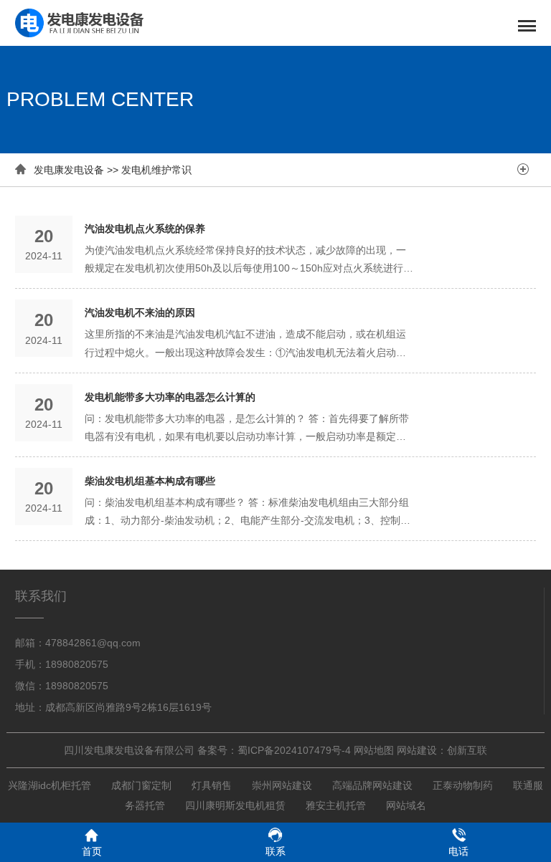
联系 (275, 851)
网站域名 (406, 805)
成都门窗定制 (141, 785)
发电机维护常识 (156, 170)
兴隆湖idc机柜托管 (49, 785)
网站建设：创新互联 (442, 750)
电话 (458, 851)
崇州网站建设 (282, 785)
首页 (92, 851)
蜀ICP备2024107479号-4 (294, 750)
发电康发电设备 (69, 170)
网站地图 (374, 750)
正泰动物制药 (463, 785)
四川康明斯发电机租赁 (235, 805)
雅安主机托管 (336, 805)
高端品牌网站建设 (372, 785)
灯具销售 (212, 785)
